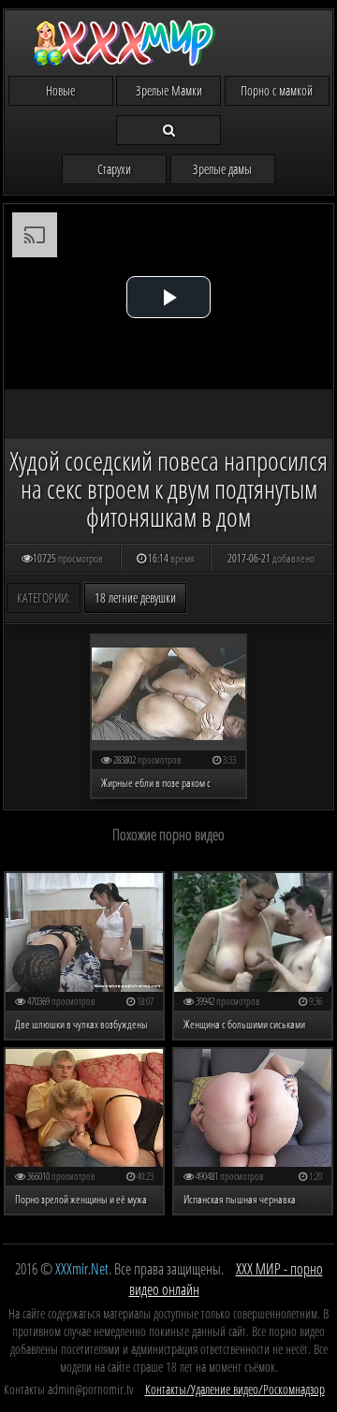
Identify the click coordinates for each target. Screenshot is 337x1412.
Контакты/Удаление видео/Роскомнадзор (235, 1389)
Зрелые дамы (222, 169)
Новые (60, 90)
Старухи (114, 169)
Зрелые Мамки (169, 90)
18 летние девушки (135, 597)
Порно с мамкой (277, 90)
